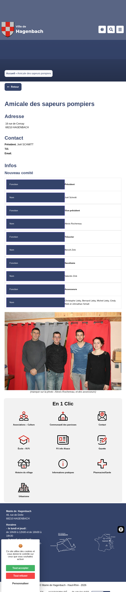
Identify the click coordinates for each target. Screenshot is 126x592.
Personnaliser (20, 583)
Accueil (10, 73)
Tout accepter (20, 568)
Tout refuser (20, 575)
